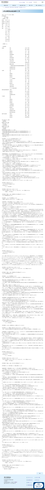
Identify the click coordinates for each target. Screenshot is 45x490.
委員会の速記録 (16, 7)
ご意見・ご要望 (38, 477)
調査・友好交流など (39, 5)
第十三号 (24, 7)
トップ (3, 7)
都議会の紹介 (6, 5)
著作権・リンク (30, 482)
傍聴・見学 (31, 5)
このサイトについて (30, 477)
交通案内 (15, 482)
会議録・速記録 (12, 7)
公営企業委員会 (21, 7)
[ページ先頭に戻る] (39, 473)
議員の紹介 (14, 5)
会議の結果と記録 (22, 5)
